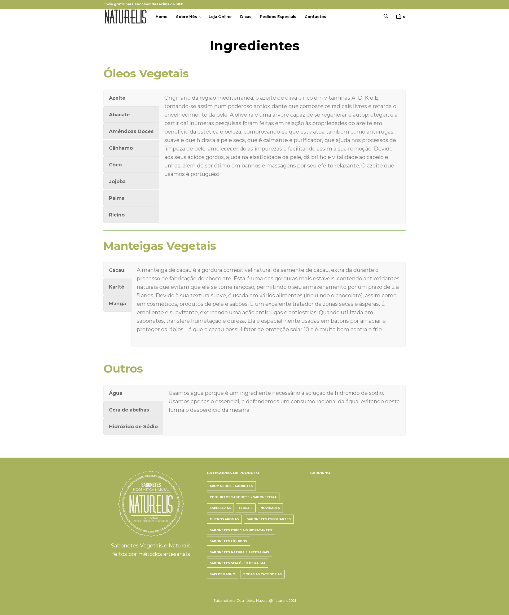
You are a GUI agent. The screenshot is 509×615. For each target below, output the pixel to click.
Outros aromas (224, 519)
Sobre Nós (186, 16)
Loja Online (220, 16)
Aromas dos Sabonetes (231, 486)
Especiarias (220, 508)
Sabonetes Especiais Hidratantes (241, 530)
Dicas (245, 16)
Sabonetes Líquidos (228, 541)
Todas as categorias (262, 574)
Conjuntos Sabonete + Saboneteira (243, 497)
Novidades (270, 508)
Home (162, 16)
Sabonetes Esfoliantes (269, 519)
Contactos (315, 16)
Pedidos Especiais (278, 16)
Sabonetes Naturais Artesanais (239, 552)
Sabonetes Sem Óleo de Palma (237, 563)
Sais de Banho (222, 574)
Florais (246, 508)
